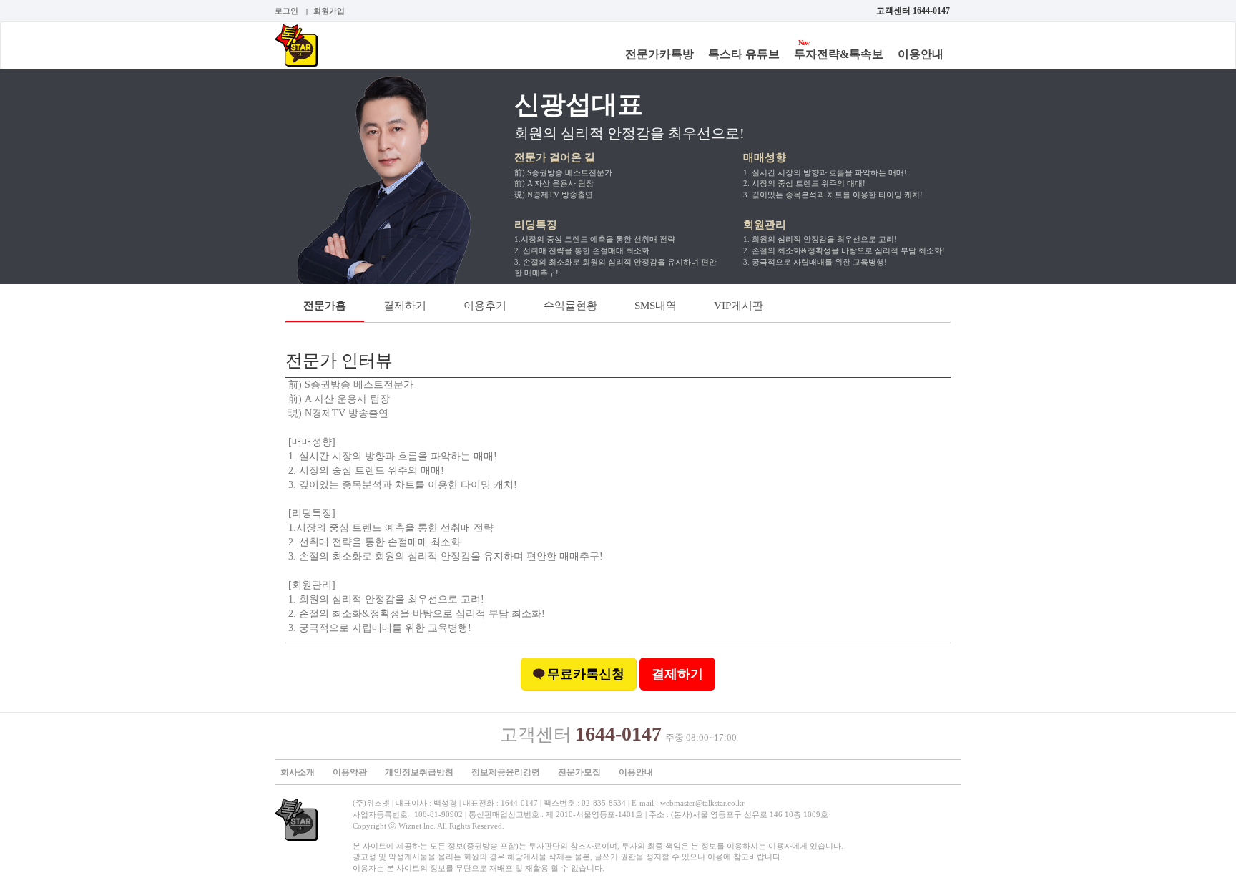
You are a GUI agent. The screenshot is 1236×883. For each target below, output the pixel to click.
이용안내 (920, 54)
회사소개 (297, 772)
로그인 (286, 10)
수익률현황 (570, 305)
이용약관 (350, 772)
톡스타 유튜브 (744, 54)
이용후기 (485, 305)
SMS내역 (655, 305)
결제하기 (404, 305)
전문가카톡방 (659, 54)
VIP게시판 (738, 305)
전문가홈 (324, 305)
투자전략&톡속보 (838, 54)
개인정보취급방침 (419, 772)
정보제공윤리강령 (505, 772)
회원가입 (329, 10)
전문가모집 (579, 772)
